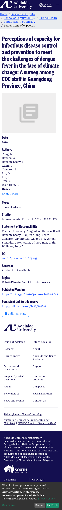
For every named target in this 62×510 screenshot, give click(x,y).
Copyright (38, 479)
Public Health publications (20, 21)
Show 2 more (10, 193)
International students (40, 378)
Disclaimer (10, 479)
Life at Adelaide (42, 342)
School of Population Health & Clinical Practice (20, 17)
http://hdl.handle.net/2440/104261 (24, 306)
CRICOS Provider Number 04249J (37, 423)
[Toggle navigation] (57, 5)
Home (3, 14)
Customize (8, 505)
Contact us (39, 400)
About (36, 349)
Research (9, 349)
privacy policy (46, 498)
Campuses (39, 386)
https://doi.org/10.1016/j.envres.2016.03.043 (30, 294)
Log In (47, 5)
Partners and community (11, 368)
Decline (39, 505)
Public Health (48, 17)
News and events (14, 400)
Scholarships (11, 393)
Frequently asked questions (14, 378)
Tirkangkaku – (23, 414)
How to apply (12, 356)
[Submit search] (37, 5)
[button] (41, 5)
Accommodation (42, 393)
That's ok (52, 505)
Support (38, 366)
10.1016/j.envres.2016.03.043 (19, 258)
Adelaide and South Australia (44, 357)
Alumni (8, 386)
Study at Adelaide (14, 342)
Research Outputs (23, 14)
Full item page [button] (16, 313)
